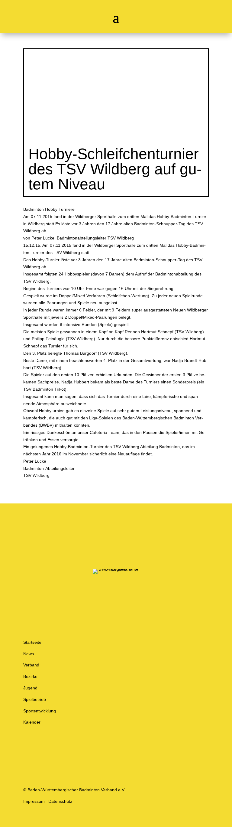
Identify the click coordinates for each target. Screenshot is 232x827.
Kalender (31, 722)
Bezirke (30, 676)
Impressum (34, 801)
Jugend (30, 687)
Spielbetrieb (34, 699)
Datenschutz (60, 801)
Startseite (32, 642)
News (28, 653)
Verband (31, 665)
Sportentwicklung (39, 710)
